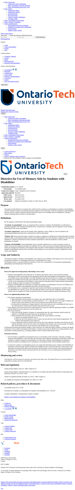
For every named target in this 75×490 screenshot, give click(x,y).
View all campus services (11, 81)
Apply (6, 45)
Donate (6, 48)
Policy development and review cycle (19, 7)
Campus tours (8, 429)
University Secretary (10, 439)
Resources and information (12, 63)
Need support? (12, 29)
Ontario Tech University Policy (10, 111)
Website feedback (9, 406)
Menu (2, 148)
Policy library (8, 9)
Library (6, 80)
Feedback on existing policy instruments (19, 27)
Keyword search (13, 15)
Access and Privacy (10, 151)
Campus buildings (9, 426)
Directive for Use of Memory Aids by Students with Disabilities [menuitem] (22, 158)
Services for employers (11, 420)
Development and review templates (18, 25)
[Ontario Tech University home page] (37, 108)
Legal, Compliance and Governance (14, 156)
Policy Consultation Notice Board (14, 20)
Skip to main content (7, 33)
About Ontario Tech (10, 437)
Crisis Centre (8, 75)
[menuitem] (39, 4)
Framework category (14, 12)
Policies (6, 155)
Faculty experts (8, 416)
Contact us (7, 403)
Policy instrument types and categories (19, 5)
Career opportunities (10, 47)
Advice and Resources (10, 24)
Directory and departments (12, 76)
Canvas (6, 58)
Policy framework (9, 2)
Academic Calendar (10, 56)
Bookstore (7, 71)
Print (65, 174)
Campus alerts (8, 73)
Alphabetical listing (13, 10)
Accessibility (8, 70)
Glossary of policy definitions (16, 17)
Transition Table (12, 19)
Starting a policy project (15, 30)
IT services (7, 78)
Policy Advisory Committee (12, 22)
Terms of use (8, 405)
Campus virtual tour (10, 431)
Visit (5, 50)
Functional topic (12, 14)
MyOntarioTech (9, 61)
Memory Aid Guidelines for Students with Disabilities (19, 397)
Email (6, 60)
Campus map (8, 428)
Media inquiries (8, 418)
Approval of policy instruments (17, 4)
